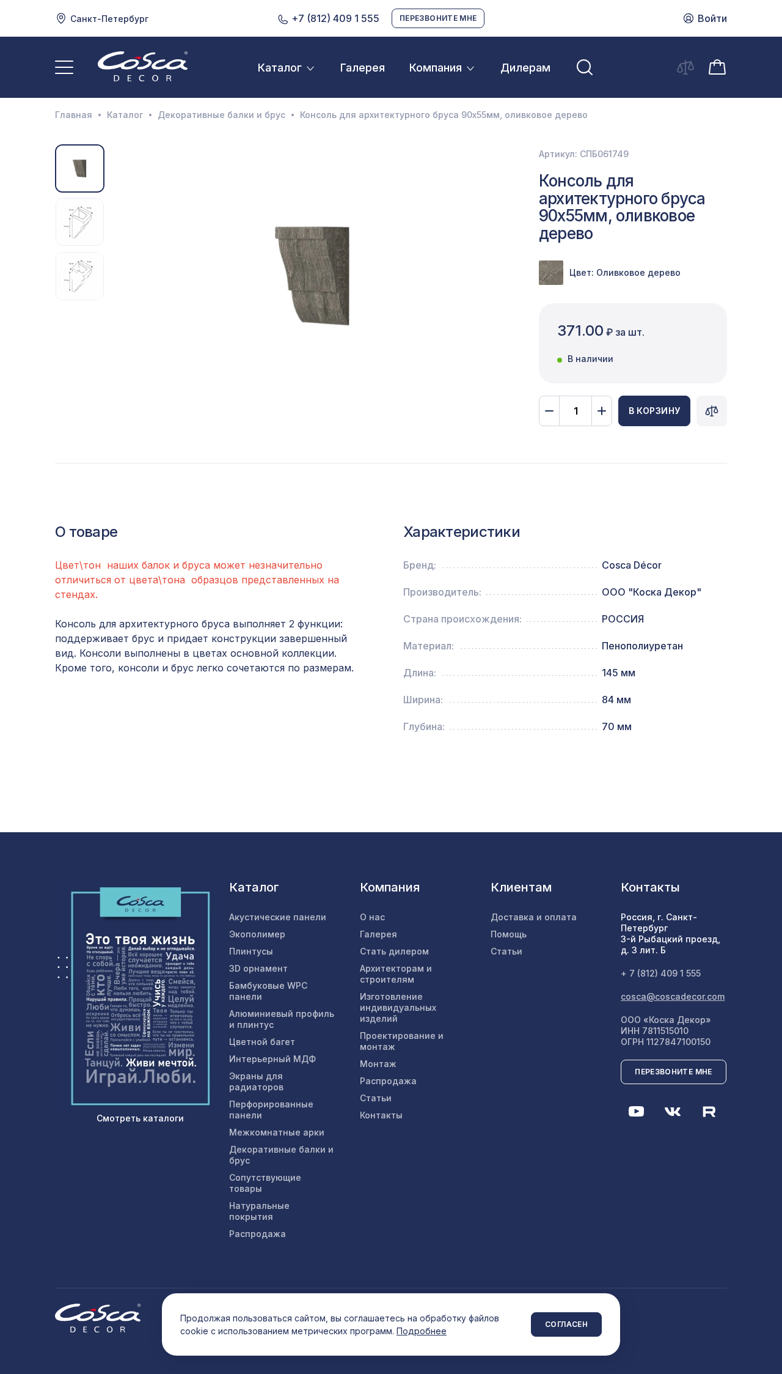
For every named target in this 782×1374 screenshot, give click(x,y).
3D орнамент (258, 968)
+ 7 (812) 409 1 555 (661, 973)
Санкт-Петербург (109, 18)
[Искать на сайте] (584, 67)
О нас (372, 917)
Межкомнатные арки (276, 1132)
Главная (73, 115)
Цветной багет (262, 1041)
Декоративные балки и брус (221, 115)
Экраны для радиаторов (256, 1081)
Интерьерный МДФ (272, 1059)
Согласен (566, 1324)
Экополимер (257, 934)
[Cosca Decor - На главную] (143, 66)
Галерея (362, 67)
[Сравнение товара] (711, 411)
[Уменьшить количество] (549, 411)
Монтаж (378, 1063)
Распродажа (257, 1233)
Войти (712, 18)
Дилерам (525, 67)
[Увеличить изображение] (313, 275)
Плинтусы (251, 951)
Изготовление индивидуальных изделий (398, 1007)
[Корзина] (717, 66)
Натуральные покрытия (259, 1211)
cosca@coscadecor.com (673, 996)
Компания (435, 67)
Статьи (376, 1098)
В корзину (655, 410)
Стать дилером (394, 951)
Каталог (280, 67)
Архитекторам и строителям (396, 973)
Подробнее (421, 1331)
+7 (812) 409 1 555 (334, 18)
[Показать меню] (64, 67)
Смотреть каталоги (140, 1118)
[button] (120, 276)
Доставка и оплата (534, 917)
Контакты (381, 1115)
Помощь (509, 934)
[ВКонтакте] (672, 1111)
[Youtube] (636, 1111)
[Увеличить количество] (602, 411)
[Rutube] (709, 1111)
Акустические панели (277, 917)
